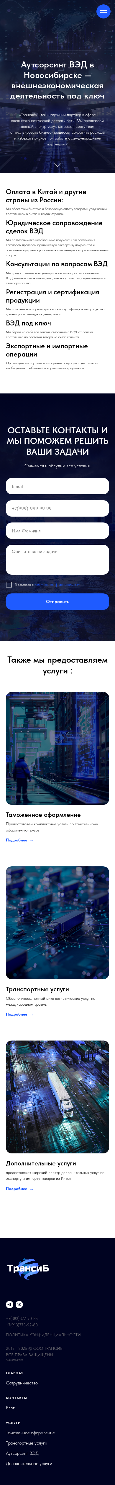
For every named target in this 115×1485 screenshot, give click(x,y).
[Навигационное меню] (103, 11)
